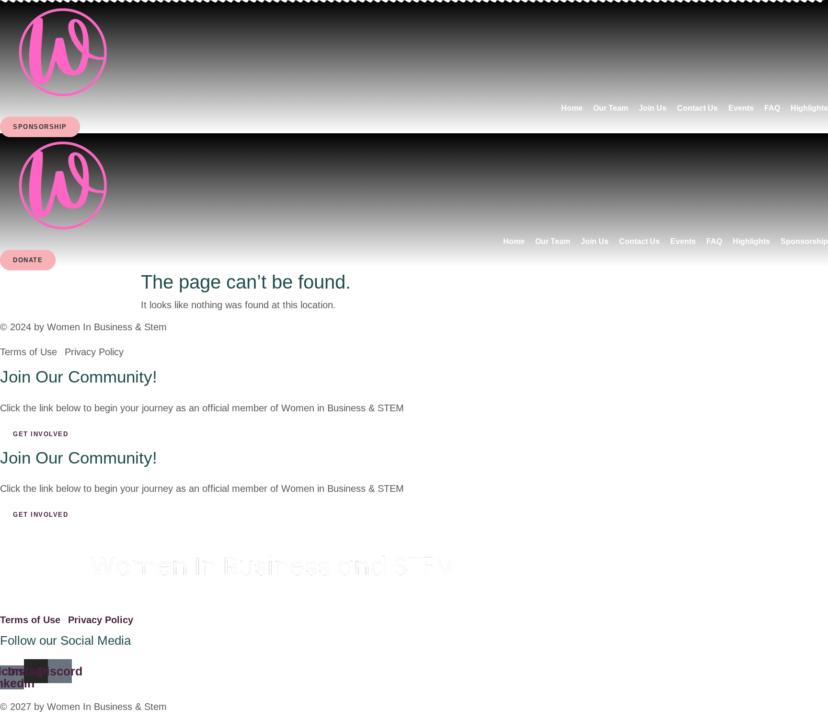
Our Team (610, 108)
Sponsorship (804, 241)
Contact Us (697, 108)
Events (741, 108)
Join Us (653, 108)
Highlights (809, 108)
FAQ (772, 108)
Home (572, 108)
